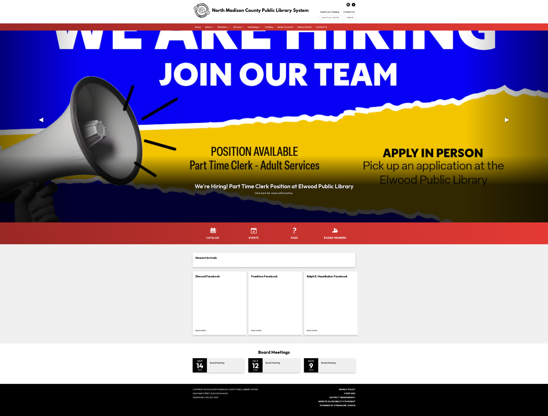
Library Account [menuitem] (285, 27)
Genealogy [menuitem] (253, 27)
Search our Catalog (329, 11)
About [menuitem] (208, 27)
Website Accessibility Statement (336, 401)
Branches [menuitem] (222, 27)
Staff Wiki (349, 393)
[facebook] (353, 5)
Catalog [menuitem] (269, 27)
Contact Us (349, 11)
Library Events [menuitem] (304, 27)
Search (350, 17)
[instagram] (348, 5)
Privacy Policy (347, 389)
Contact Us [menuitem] (321, 27)
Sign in (351, 405)
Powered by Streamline (333, 405)
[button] (41, 126)
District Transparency (342, 397)
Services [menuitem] (237, 27)
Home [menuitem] (198, 27)
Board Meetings (274, 352)
